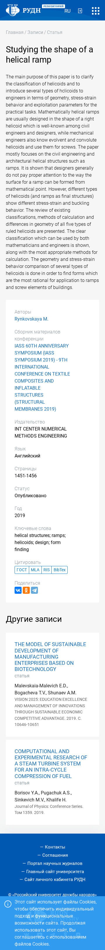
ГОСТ (22, 569)
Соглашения (55, 855)
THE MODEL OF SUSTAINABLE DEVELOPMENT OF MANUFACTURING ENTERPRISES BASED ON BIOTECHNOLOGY (50, 656)
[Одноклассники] (26, 590)
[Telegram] (34, 590)
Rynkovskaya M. (31, 319)
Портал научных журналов (55, 863)
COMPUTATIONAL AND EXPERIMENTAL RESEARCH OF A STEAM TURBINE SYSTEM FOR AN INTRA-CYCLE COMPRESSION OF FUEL (51, 763)
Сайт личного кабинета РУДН (54, 879)
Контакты (55, 847)
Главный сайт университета (55, 871)
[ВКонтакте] (18, 590)
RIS (46, 569)
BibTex (60, 569)
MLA (35, 569)
